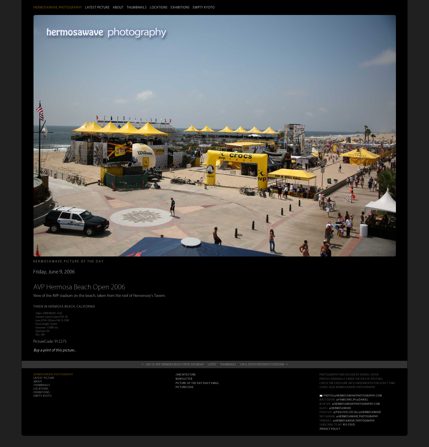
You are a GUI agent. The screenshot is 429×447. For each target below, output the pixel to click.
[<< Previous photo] (98, 281)
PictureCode (185, 387)
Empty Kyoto (204, 7)
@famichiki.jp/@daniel (352, 400)
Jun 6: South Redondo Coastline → (264, 364)
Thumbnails (137, 7)
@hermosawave (340, 408)
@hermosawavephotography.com (356, 404)
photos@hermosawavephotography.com (353, 396)
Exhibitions (180, 7)
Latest (212, 364)
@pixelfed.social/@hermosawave (357, 412)
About (118, 7)
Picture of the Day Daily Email (197, 383)
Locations (159, 7)
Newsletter (184, 379)
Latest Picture (97, 7)
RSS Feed (349, 425)
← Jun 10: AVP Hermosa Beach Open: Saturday (173, 364)
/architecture (186, 375)
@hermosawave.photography (357, 416)
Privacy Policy (330, 429)
